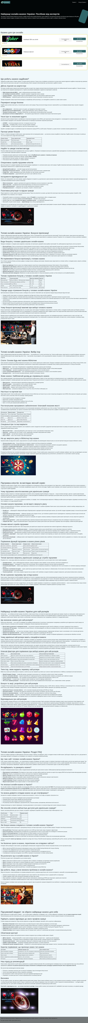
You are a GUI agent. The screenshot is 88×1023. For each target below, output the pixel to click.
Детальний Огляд (79, 41)
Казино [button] (74, 2)
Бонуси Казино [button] (82, 2)
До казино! (6, 2)
